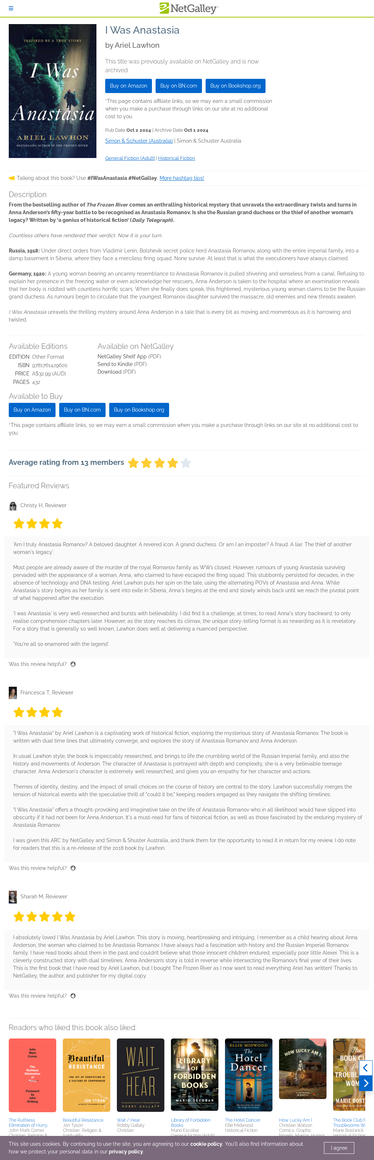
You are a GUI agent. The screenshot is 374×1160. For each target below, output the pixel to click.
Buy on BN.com (178, 86)
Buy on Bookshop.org (235, 86)
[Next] (366, 1083)
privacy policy (126, 1152)
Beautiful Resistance (83, 1120)
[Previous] (366, 1068)
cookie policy (206, 1144)
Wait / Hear (128, 1120)
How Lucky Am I (295, 1120)
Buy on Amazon (128, 86)
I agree (339, 1148)
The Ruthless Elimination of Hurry (28, 1123)
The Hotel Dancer (242, 1120)
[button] (32, 1076)
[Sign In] (11, 8)
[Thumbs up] (73, 664)
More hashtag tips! (182, 178)
